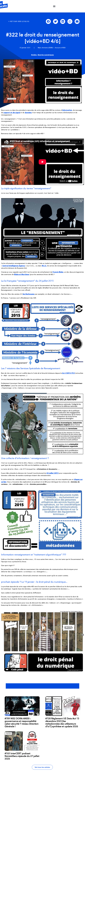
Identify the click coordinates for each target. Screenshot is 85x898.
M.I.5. (44, 266)
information (67, 110)
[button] (54, 6)
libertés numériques (46, 55)
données (28, 112)
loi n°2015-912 (68, 373)
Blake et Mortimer (21, 274)
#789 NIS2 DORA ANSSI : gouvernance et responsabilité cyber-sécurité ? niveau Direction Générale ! (22, 722)
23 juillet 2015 (52, 473)
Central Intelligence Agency (13, 266)
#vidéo (34, 55)
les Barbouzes (28, 294)
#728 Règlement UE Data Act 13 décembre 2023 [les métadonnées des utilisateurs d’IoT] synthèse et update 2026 (62, 722)
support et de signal (11, 112)
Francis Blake (58, 272)
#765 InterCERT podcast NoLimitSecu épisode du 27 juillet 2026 (22, 756)
